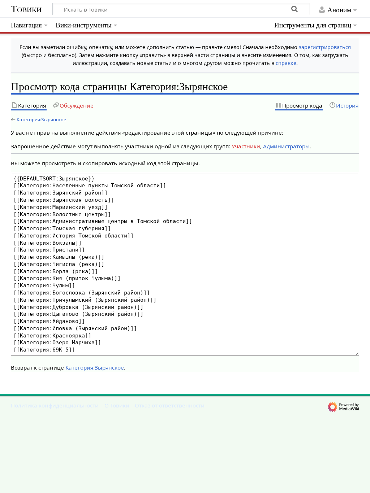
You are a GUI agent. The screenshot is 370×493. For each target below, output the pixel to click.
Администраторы (286, 146)
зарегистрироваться (325, 47)
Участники (246, 146)
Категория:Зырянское (41, 119)
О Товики (116, 405)
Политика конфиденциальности (55, 405)
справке (286, 63)
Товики (26, 8)
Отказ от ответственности (170, 405)
